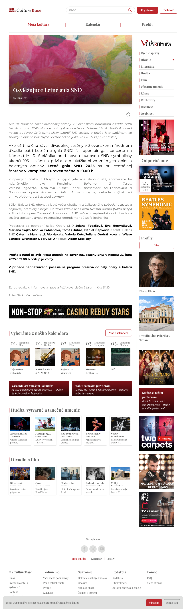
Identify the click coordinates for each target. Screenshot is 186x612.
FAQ (149, 578)
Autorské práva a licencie (126, 587)
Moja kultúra (38, 24)
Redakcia (117, 578)
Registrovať (147, 10)
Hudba (144, 73)
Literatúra (146, 66)
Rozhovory (147, 100)
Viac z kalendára (118, 333)
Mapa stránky (154, 583)
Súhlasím (154, 602)
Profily (147, 24)
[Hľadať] (130, 10)
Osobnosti (146, 113)
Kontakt (13, 592)
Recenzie (146, 107)
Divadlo (145, 60)
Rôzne (144, 93)
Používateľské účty (53, 583)
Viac (156, 245)
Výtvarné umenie (151, 86)
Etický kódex (119, 583)
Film (143, 80)
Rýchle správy (149, 53)
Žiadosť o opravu (87, 592)
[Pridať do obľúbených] (128, 114)
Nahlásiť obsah (86, 587)
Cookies (82, 583)
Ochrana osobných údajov (92, 578)
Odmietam (172, 602)
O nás (12, 578)
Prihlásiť (168, 10)
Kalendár (93, 24)
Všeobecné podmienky (55, 578)
